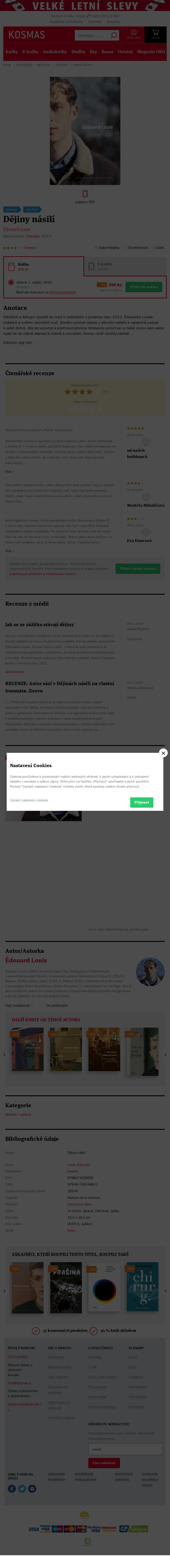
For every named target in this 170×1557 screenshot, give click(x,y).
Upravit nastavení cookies (29, 800)
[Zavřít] (163, 752)
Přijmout (142, 802)
